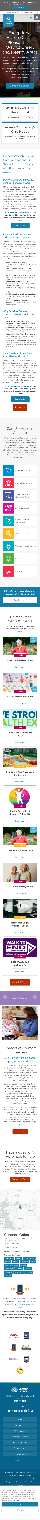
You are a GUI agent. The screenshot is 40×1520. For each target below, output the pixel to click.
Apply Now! (20, 600)
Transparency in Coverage (14, 1482)
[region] (20, 1502)
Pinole (26, 1258)
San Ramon (9, 1272)
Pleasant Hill (9, 1258)
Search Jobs (20, 1131)
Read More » (20, 667)
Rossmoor (19, 1268)
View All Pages (20, 982)
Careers (20, 1419)
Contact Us (20, 225)
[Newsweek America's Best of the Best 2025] (13, 1350)
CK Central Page (29, 1482)
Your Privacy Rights (25, 1475)
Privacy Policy (9, 1472)
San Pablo (28, 1268)
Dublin (33, 1261)
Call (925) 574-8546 (11, 1243)
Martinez (15, 1261)
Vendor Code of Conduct (28, 1479)
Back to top (20, 1460)
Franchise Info (20, 1448)
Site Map (20, 1485)
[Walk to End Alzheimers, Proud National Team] (14, 1360)
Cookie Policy (13, 1475)
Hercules (8, 1275)
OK (20, 1504)
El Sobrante (24, 1261)
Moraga (7, 1261)
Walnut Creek (19, 1272)
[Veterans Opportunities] (14, 1338)
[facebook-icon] (9, 1410)
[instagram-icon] (12, 1410)
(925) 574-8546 (18, 1162)
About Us (20, 407)
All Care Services (20, 1431)
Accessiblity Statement (11, 1479)
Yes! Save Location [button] (19, 7)
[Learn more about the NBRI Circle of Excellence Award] (20, 1374)
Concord (23, 1265)
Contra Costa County (11, 1265)
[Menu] (37, 17)
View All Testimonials (20, 998)
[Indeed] (28, 1411)
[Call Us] (30, 18)
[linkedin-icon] (15, 1410)
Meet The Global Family (20, 1454)
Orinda (32, 1258)
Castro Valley (9, 1268)
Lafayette (29, 1272)
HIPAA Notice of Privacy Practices (25, 1472)
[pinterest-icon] (19, 1410)
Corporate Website (20, 1437)
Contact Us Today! (20, 85)
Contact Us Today (20, 1179)
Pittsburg (19, 1258)
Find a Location (20, 1442)
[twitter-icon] (22, 1411)
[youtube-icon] (25, 1410)
